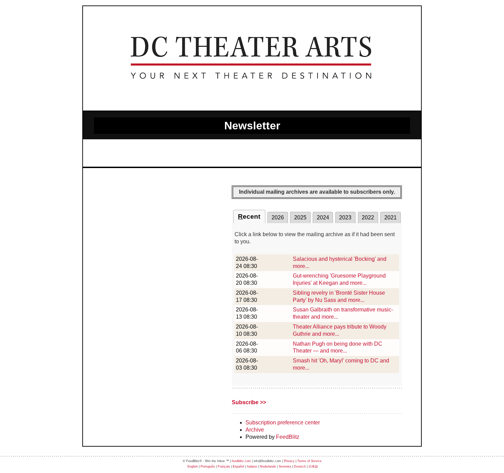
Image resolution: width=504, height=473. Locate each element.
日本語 (313, 466)
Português (208, 466)
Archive (254, 430)
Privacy (289, 461)
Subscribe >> (249, 402)
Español (238, 466)
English (193, 466)
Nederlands (268, 466)
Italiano (252, 466)
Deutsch (300, 466)
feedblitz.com (241, 461)
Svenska (285, 466)
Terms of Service (309, 461)
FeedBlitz (287, 437)
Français (224, 466)
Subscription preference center (282, 422)
